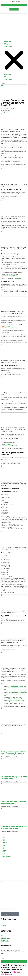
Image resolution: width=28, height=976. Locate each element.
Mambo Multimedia (10, 973)
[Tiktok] (14, 914)
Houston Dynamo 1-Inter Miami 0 (18, 692)
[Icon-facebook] (2, 914)
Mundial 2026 (7, 41)
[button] (14, 60)
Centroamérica (8, 46)
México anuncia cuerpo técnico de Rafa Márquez (13, 803)
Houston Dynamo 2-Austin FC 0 (17, 686)
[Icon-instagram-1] (10, 914)
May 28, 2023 (18, 278)
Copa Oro (6, 44)
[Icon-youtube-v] (17, 914)
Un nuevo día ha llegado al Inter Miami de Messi (14, 778)
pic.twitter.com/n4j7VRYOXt (9, 328)
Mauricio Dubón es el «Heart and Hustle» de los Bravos (14, 828)
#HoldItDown (6, 326)
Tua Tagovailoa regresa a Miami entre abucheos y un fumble (13, 753)
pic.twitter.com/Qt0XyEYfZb (9, 445)
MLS (5, 43)
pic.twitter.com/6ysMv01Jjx (9, 275)
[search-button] (2, 85)
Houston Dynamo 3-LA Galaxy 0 (17, 691)
